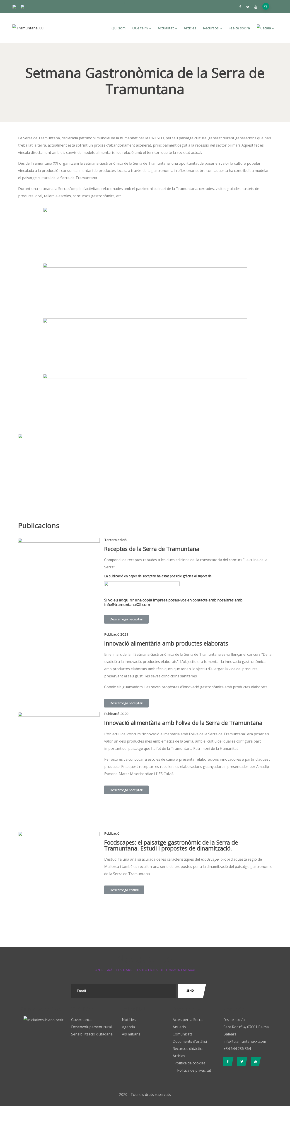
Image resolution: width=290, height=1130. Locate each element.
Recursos (211, 28)
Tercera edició (115, 539)
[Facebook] (227, 1061)
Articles (190, 28)
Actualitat (166, 28)
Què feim (140, 28)
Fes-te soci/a (239, 28)
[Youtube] (255, 1061)
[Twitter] (241, 1061)
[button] (126, 619)
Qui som (118, 28)
